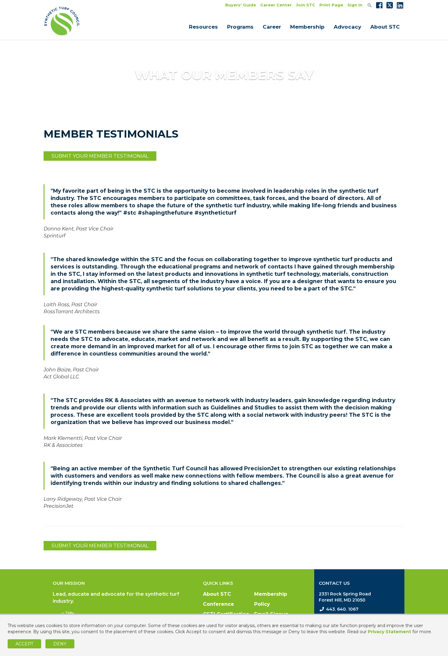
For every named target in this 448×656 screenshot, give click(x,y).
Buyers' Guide (240, 4)
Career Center (276, 4)
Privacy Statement (389, 631)
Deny (59, 644)
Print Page (331, 4)
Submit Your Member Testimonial (100, 156)
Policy (262, 604)
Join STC (305, 4)
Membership (307, 27)
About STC (385, 27)
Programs (240, 27)
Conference (218, 604)
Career (272, 27)
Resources (203, 27)
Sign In (354, 4)
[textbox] (369, 5)
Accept (24, 644)
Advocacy (347, 27)
